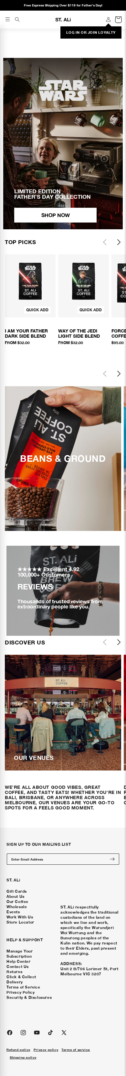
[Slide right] (119, 242)
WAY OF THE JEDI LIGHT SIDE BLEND (79, 333)
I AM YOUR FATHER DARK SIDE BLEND (26, 333)
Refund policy (18, 1050)
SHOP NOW (55, 215)
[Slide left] (105, 242)
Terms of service (75, 1050)
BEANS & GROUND (63, 458)
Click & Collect (21, 976)
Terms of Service (23, 987)
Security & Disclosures (29, 997)
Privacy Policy (20, 992)
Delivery (14, 982)
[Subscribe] (112, 859)
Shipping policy (23, 1057)
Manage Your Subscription (19, 954)
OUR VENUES (34, 758)
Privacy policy (46, 1050)
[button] (17, 19)
